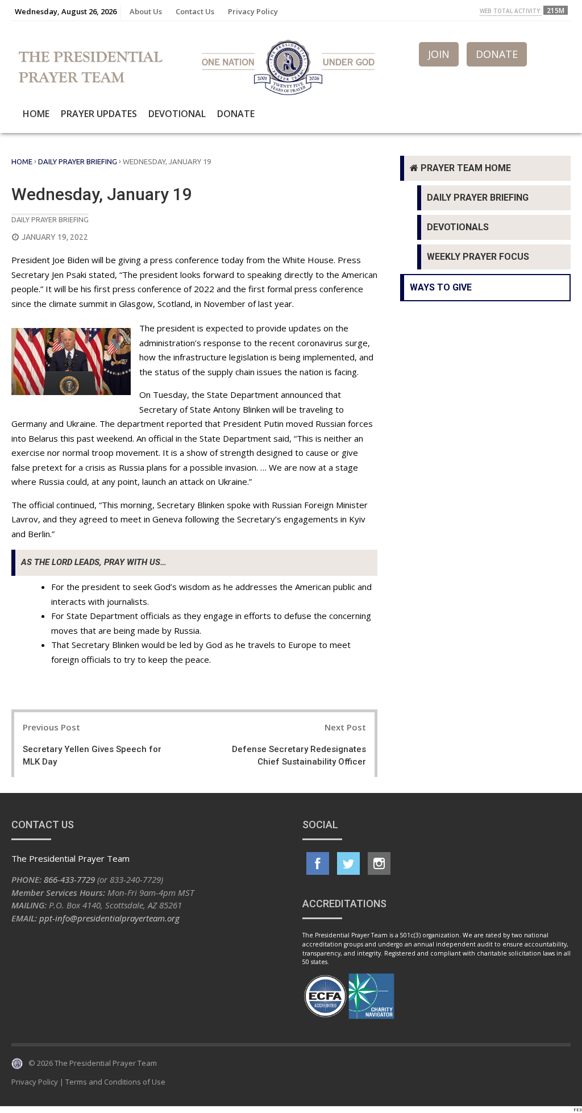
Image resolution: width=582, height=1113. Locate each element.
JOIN (439, 54)
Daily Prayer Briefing (77, 161)
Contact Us (195, 11)
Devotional (177, 113)
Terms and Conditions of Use (115, 1082)
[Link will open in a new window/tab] (317, 863)
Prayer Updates (99, 113)
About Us (146, 11)
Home (36, 113)
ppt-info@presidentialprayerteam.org (109, 918)
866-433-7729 (69, 879)
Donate (236, 113)
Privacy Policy (253, 11)
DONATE (497, 54)
